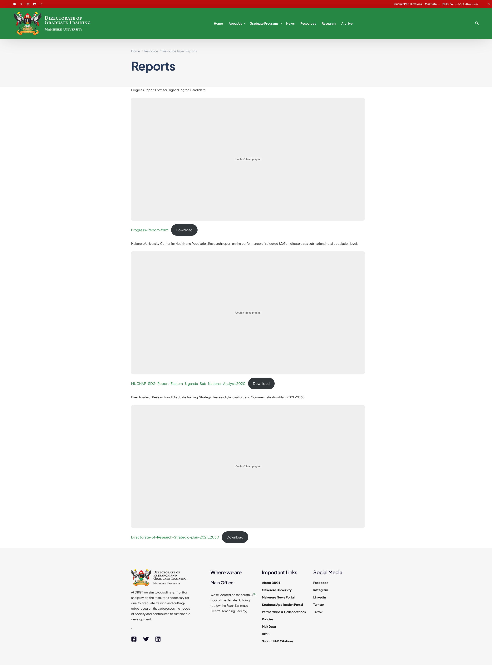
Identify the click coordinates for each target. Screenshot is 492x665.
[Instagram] (28, 3)
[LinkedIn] (34, 3)
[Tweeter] (21, 3)
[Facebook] (15, 3)
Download (184, 230)
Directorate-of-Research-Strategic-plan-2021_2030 (175, 537)
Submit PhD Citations (408, 3)
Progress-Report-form (149, 230)
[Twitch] (41, 3)
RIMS (445, 3)
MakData (431, 3)
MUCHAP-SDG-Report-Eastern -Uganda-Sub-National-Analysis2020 (188, 383)
